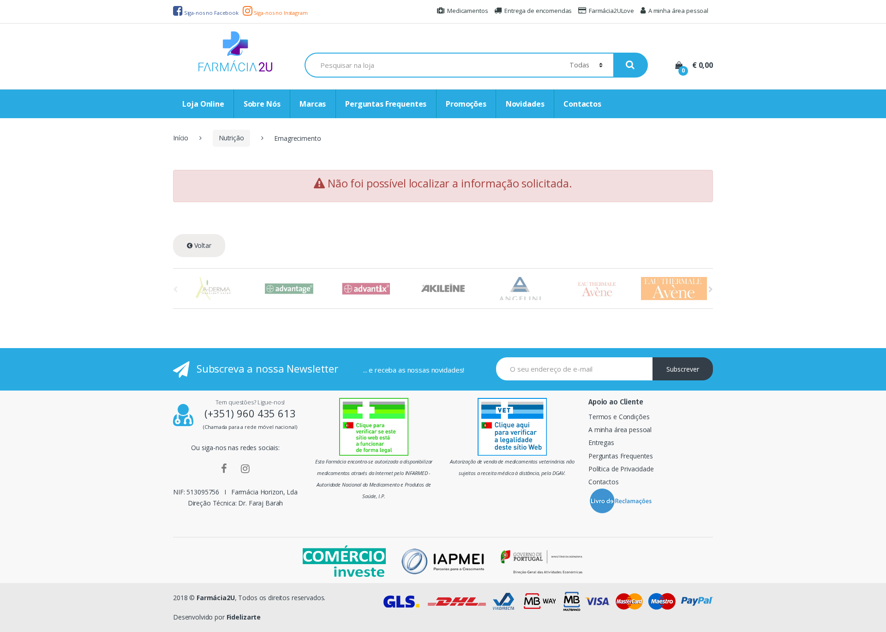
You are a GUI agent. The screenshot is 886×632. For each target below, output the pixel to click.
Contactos (582, 104)
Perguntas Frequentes (385, 104)
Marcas (312, 104)
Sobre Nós (262, 104)
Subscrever (682, 369)
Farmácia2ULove (611, 10)
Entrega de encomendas (538, 10)
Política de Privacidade (621, 468)
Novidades (525, 104)
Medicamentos (467, 10)
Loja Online (203, 104)
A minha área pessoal (678, 10)
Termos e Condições (618, 416)
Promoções (466, 104)
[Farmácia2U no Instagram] (245, 468)
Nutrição (231, 137)
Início (180, 137)
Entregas (601, 442)
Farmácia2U (216, 597)
